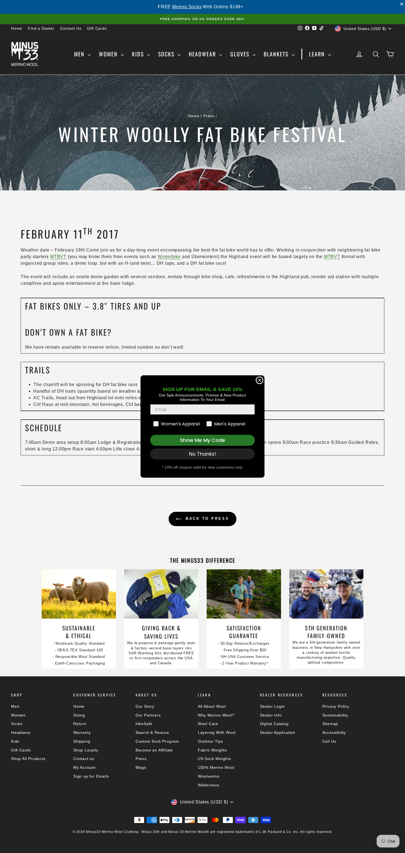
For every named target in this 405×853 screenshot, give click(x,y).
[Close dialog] (259, 380)
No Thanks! (202, 453)
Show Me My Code (202, 440)
